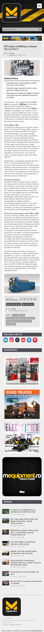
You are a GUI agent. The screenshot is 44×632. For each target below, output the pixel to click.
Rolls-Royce (16, 321)
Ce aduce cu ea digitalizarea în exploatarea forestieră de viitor (23, 510)
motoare (31, 318)
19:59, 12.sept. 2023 (18, 576)
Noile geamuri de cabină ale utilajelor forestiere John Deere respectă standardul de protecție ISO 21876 (22, 95)
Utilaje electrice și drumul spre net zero (24, 572)
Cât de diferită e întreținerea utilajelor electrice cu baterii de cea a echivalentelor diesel (25, 562)
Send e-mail (28, 304)
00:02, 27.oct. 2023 (17, 567)
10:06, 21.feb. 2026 (17, 526)
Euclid (22, 315)
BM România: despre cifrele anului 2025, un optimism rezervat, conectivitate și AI (24, 532)
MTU (34, 108)
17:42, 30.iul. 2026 (17, 514)
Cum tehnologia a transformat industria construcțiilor (22, 542)
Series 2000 (27, 321)
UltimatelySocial (36, 631)
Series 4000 (11, 324)
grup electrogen (12, 318)
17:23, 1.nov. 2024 (17, 546)
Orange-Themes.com (15, 625)
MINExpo (23, 104)
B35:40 (15, 315)
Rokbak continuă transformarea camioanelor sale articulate (23, 552)
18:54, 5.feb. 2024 (17, 556)
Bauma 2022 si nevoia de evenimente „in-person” (26, 582)
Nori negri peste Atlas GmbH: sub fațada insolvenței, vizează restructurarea (24, 521)
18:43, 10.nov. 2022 (17, 586)
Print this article (13, 304)
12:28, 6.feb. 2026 (17, 537)
